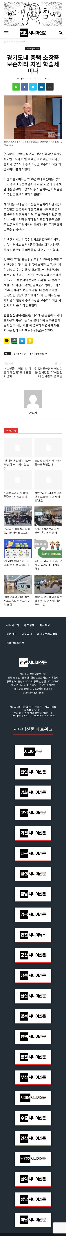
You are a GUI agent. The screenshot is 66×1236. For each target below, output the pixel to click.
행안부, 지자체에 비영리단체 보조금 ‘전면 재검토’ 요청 (48, 496)
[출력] (50, 87)
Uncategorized (17, 41)
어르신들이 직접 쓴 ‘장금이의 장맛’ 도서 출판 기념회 (17, 372)
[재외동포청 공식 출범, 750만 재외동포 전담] (18, 480)
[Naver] (16, 87)
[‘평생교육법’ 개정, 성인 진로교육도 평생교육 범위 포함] (18, 584)
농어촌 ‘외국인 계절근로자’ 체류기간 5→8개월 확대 (48, 564)
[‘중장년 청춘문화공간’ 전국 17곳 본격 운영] (48, 516)
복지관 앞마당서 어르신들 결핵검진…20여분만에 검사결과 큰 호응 (47, 372)
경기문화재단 (19, 353)
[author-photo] (33, 407)
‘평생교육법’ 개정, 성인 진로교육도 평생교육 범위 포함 (17, 600)
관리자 (23, 78)
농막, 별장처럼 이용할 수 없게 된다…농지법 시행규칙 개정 (48, 600)
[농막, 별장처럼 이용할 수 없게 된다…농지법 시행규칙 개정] (48, 584)
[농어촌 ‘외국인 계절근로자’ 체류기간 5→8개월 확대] (48, 548)
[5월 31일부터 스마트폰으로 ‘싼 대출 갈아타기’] (18, 548)
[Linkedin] (41, 87)
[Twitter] (33, 87)
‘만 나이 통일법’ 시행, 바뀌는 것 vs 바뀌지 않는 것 (17, 464)
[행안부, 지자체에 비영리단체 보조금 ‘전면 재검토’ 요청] (48, 480)
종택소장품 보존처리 (39, 353)
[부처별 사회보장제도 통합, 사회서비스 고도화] (18, 516)
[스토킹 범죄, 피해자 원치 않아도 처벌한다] (48, 447)
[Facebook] (24, 87)
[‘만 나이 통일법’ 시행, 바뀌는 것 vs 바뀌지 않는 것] (18, 447)
